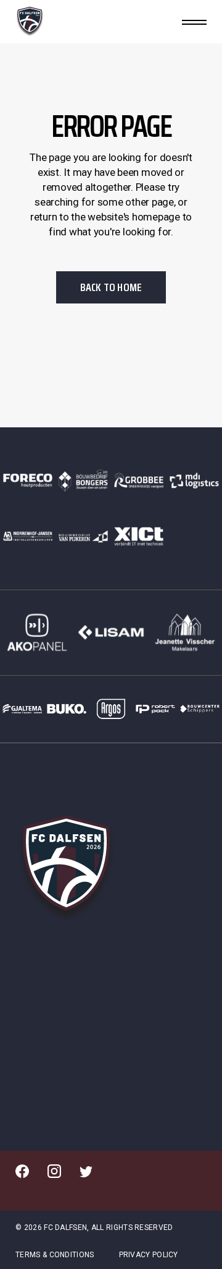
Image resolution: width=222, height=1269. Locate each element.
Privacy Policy (148, 1254)
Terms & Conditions (54, 1254)
